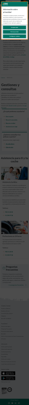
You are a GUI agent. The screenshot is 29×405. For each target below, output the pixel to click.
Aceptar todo (14, 27)
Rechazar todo (15, 31)
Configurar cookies (14, 36)
